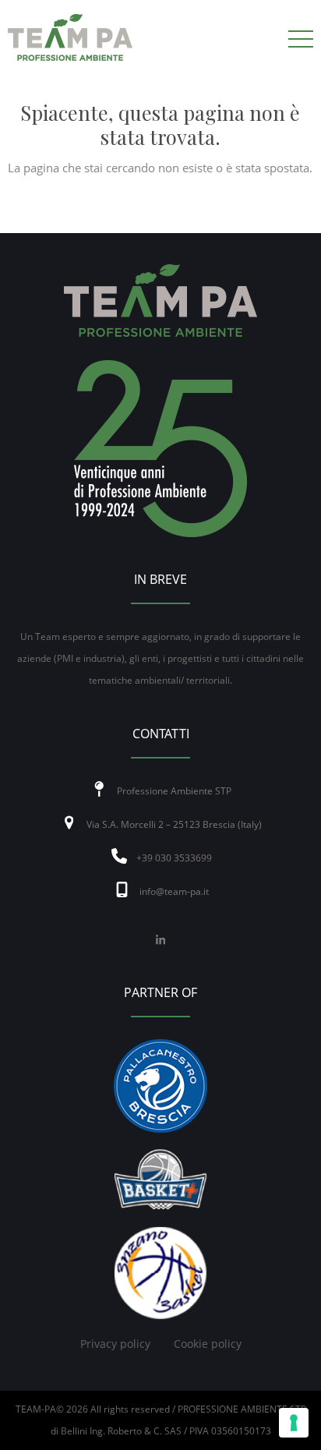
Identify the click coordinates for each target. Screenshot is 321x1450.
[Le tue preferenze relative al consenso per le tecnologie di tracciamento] (294, 1423)
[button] (300, 39)
